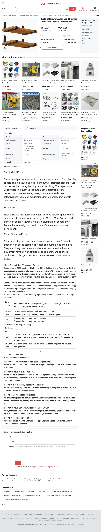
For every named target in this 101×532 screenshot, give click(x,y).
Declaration (71, 524)
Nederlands (66, 518)
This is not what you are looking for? (26, 467)
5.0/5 (88, 29)
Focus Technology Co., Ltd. (37, 524)
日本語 (83, 518)
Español (22, 518)
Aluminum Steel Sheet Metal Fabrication (16, 500)
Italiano (52, 518)
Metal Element (43, 491)
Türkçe (41, 520)
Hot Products (8, 514)
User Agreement (61, 524)
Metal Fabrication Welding (32, 495)
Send (18, 463)
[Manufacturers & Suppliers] (50, 3)
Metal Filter (7, 491)
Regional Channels (80, 514)
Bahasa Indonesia (57, 520)
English (16, 518)
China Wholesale (48, 514)
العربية (72, 518)
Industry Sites (69, 514)
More (83, 43)
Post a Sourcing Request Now (48, 467)
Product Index (90, 514)
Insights (54, 516)
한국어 (78, 518)
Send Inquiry (52, 47)
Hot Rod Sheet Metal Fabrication (55, 479)
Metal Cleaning (19, 491)
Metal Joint (31, 491)
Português (29, 518)
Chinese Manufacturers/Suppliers (33, 514)
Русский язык (44, 518)
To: (13, 441)
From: (11, 437)
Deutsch (58, 518)
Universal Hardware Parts (10, 479)
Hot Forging (37, 479)
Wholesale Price (59, 514)
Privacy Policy (80, 524)
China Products (18, 514)
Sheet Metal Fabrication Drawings (12, 481)
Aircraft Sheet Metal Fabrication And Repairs (40, 481)
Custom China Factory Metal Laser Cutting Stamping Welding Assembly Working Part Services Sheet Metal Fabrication (89, 209)
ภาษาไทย (94, 518)
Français (36, 518)
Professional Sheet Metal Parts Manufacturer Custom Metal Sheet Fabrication (89, 266)
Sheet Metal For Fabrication (12, 495)
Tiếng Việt (47, 520)
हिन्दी (88, 518)
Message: (10, 446)
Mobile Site (47, 516)
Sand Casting (26, 479)
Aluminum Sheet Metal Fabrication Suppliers (58, 495)
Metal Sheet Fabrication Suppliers (62, 491)
